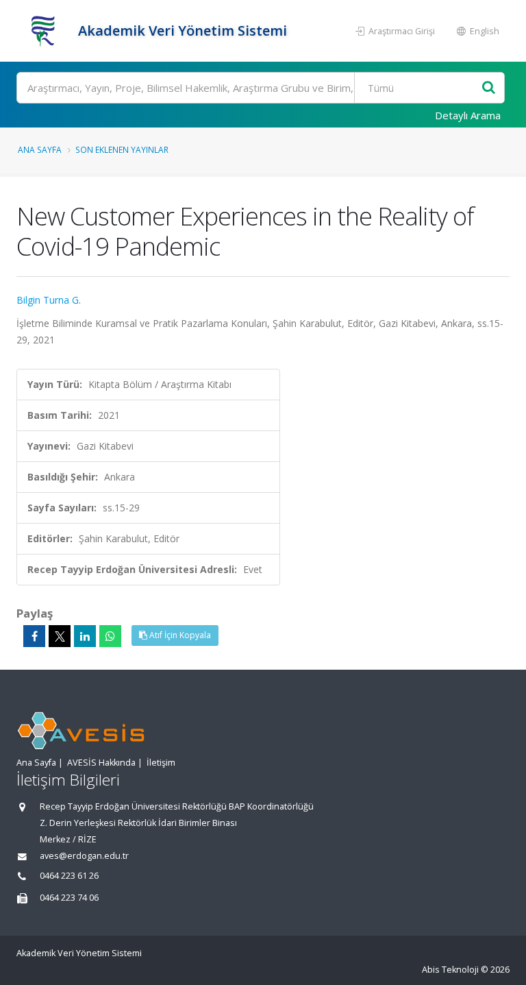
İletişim (161, 762)
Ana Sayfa (40, 149)
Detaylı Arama (468, 115)
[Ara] (488, 88)
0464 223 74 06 (69, 897)
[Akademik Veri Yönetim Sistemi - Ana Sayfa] (45, 31)
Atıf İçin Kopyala (179, 635)
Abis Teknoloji (450, 969)
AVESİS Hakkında (101, 762)
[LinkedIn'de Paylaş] (85, 636)
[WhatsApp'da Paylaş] (110, 636)
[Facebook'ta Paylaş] (34, 636)
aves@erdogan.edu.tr (84, 856)
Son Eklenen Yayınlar (121, 149)
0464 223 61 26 (69, 875)
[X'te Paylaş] (60, 636)
